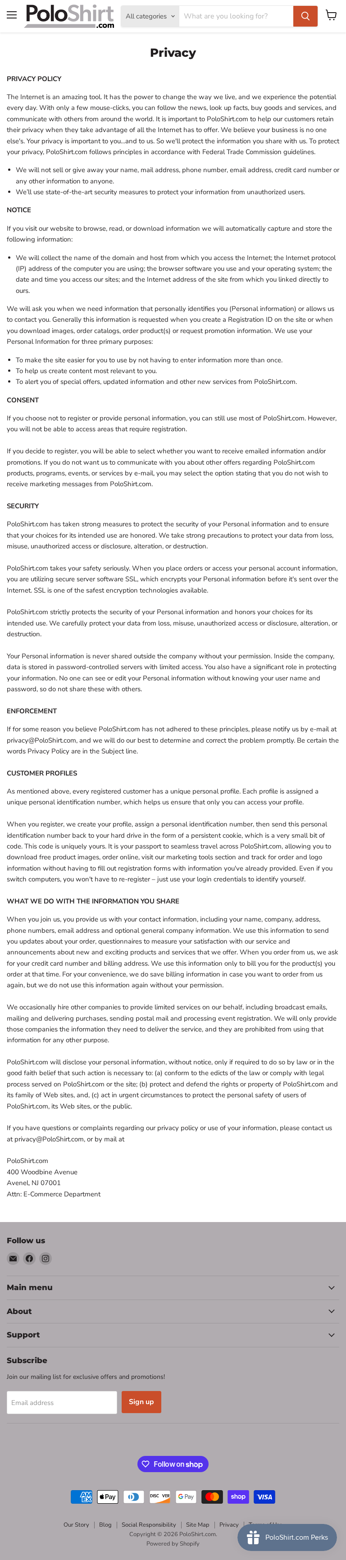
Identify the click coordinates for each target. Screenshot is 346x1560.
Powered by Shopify (173, 1544)
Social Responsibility (149, 1525)
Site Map (197, 1525)
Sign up (141, 1402)
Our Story (76, 1525)
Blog (105, 1525)
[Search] (305, 16)
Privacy (229, 1525)
